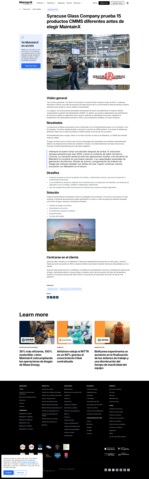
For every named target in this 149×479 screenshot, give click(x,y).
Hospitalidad (68, 435)
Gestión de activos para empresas (26, 393)
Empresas (61, 3)
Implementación (92, 392)
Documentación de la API (94, 404)
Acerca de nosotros (115, 389)
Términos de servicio (115, 408)
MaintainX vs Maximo (26, 420)
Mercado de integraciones (27, 397)
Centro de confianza (115, 427)
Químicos (67, 395)
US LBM (89, 430)
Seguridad (112, 430)
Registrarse (104, 3)
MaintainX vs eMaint (25, 426)
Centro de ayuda (92, 389)
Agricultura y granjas (70, 407)
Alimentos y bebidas (70, 404)
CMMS (21, 389)
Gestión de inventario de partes (52, 395)
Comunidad (90, 398)
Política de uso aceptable (117, 424)
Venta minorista (69, 420)
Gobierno (67, 417)
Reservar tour (31, 66)
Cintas (89, 421)
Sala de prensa (114, 401)
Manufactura (68, 389)
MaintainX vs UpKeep (26, 416)
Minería (66, 414)
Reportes (44, 425)
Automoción (68, 401)
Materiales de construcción (73, 392)
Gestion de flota (69, 432)
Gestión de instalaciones (49, 401)
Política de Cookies (28, 462)
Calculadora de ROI (93, 401)
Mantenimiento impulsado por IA (52, 407)
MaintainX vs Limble (25, 413)
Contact (21, 406)
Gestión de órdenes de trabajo (51, 392)
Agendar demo (118, 3)
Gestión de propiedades (71, 429)
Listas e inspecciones (48, 398)
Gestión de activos (48, 389)
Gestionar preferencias (94, 414)
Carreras (112, 392)
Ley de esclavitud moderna (117, 436)
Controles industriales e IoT (50, 411)
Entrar (95, 3)
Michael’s (90, 424)
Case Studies (37, 9)
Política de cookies (115, 421)
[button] (41, 3)
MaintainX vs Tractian (26, 429)
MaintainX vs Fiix (24, 423)
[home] (25, 3)
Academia (90, 395)
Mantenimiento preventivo (50, 404)
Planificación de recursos (50, 418)
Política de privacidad (116, 412)
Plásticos (67, 398)
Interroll (89, 433)
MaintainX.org (113, 398)
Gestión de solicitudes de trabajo (50, 414)
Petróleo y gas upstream (72, 411)
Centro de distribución (71, 423)
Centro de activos (92, 407)
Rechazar (20, 472)
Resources (26, 9)
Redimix (89, 427)
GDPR (111, 433)
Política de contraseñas (116, 418)
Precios (69, 3)
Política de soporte (115, 415)
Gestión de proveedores (49, 422)
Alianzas (112, 395)
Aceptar (9, 472)
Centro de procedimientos (95, 411)
